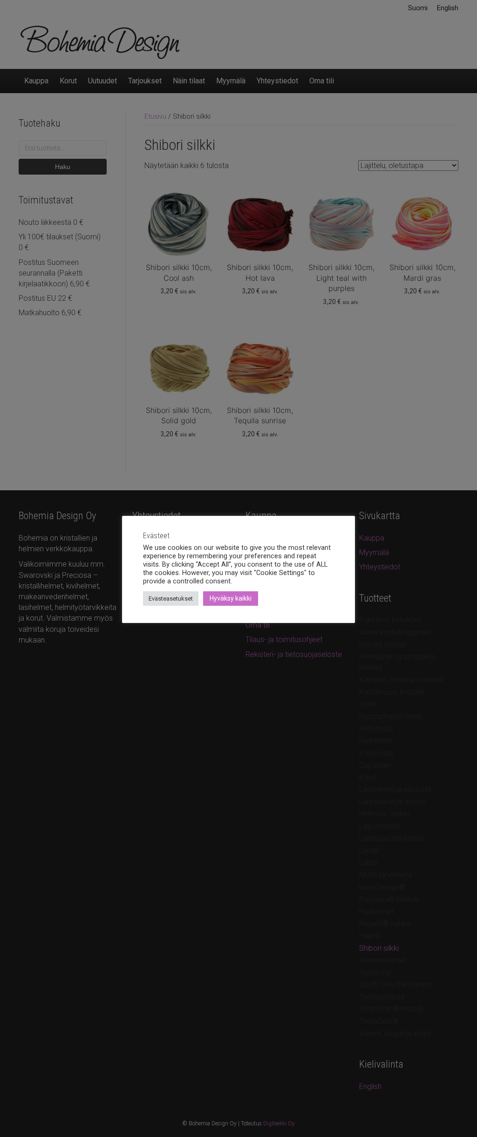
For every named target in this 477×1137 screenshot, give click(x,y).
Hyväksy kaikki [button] (231, 598)
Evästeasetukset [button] (171, 598)
